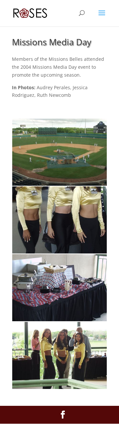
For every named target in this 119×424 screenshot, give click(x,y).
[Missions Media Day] (59, 184)
